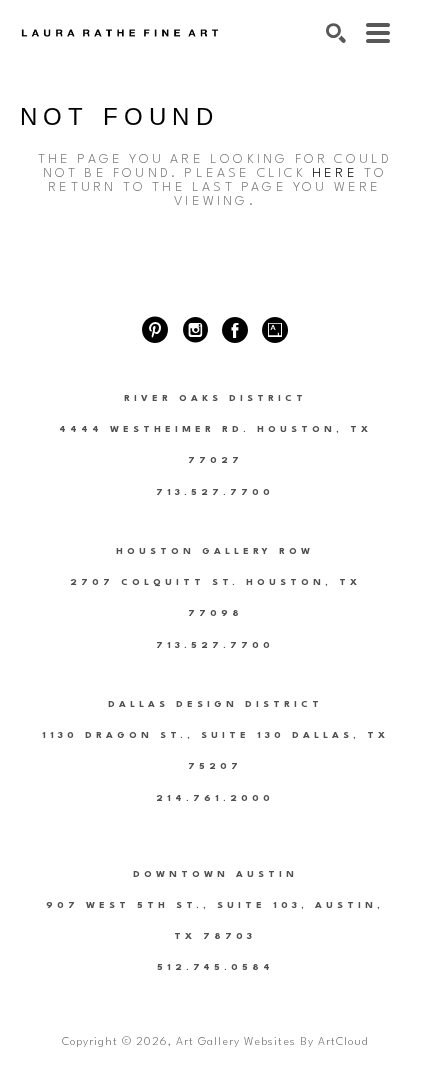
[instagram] (195, 330)
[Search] (336, 33)
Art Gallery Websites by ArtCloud (272, 1042)
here (335, 173)
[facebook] (235, 330)
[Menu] (378, 33)
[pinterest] (155, 330)
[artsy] (275, 330)
